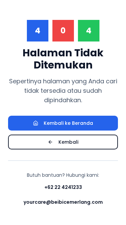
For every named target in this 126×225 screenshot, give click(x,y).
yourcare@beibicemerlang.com (63, 202)
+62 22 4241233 (63, 187)
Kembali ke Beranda (68, 123)
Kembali (68, 142)
